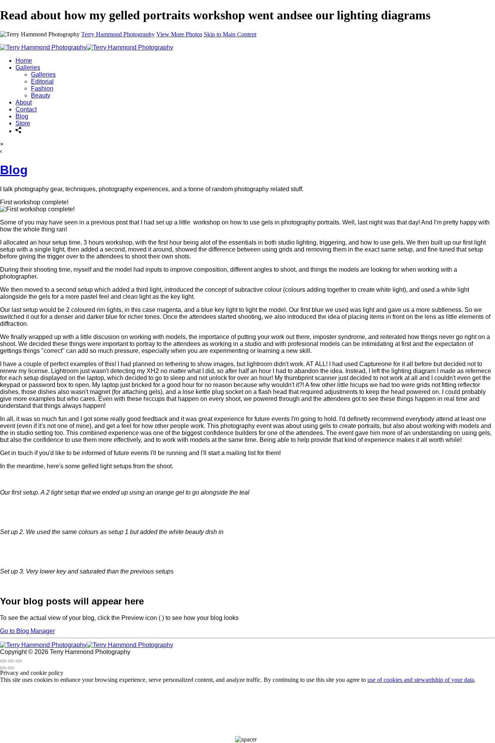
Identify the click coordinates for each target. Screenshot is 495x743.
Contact (26, 109)
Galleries (27, 67)
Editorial (42, 81)
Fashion (42, 88)
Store (22, 123)
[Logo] (86, 47)
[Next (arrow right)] (11, 668)
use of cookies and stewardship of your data (420, 679)
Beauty (40, 95)
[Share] (18, 131)
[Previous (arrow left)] (3, 668)
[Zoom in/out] (18, 661)
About (23, 102)
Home (23, 60)
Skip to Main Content (230, 34)
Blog (21, 116)
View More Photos (179, 34)
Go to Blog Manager (27, 631)
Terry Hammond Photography (118, 34)
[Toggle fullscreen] (11, 661)
